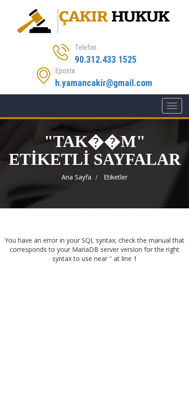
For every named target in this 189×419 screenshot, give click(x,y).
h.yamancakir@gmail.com (103, 82)
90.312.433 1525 (106, 59)
